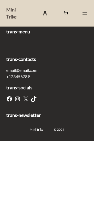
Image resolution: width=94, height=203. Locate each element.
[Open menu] (84, 13)
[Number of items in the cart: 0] (66, 13)
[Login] (45, 13)
